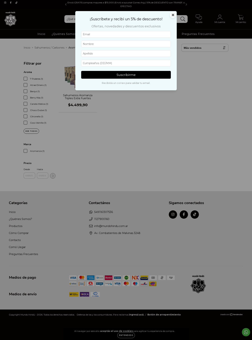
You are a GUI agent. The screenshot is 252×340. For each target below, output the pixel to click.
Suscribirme (126, 75)
